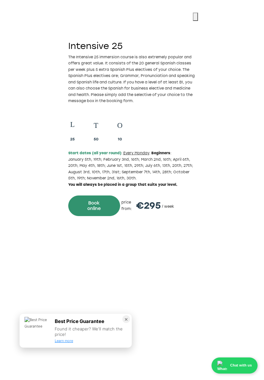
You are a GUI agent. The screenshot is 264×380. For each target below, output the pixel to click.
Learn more (64, 340)
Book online (94, 205)
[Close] (195, 17)
